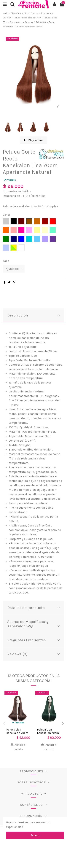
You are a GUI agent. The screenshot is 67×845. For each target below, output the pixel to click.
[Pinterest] (14, 282)
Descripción (17, 315)
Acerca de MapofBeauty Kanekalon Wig (28, 623)
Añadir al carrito (20, 747)
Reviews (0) (17, 654)
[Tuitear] (9, 282)
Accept (35, 835)
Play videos (35, 140)
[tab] (33, 315)
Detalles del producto (26, 607)
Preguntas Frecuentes (26, 640)
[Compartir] (4, 282)
